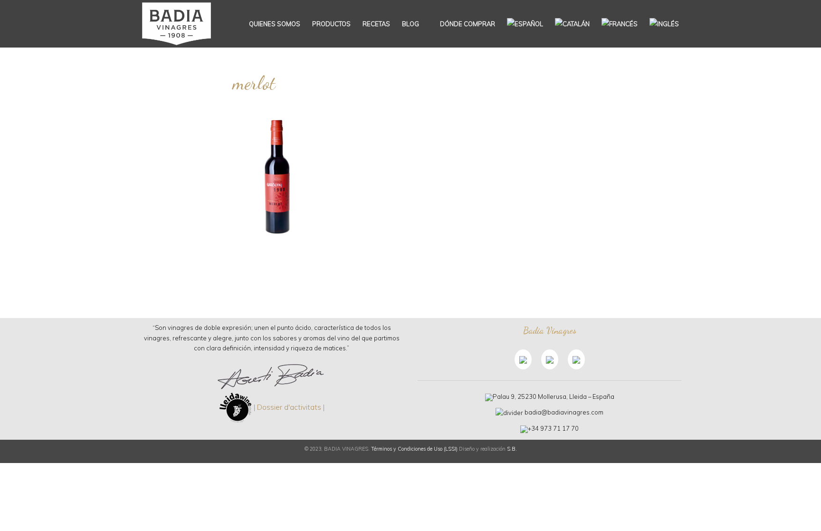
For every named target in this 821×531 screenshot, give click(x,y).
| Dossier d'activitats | (289, 407)
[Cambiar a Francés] (619, 24)
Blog (410, 24)
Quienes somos (274, 24)
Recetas (376, 24)
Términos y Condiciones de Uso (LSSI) (414, 448)
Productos (331, 24)
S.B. (512, 448)
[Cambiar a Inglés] (664, 24)
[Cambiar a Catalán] (572, 24)
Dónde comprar (467, 24)
